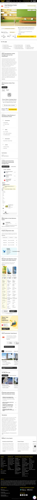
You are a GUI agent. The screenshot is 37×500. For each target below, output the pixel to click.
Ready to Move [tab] (16, 351)
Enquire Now (5, 278)
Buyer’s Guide (31, 464)
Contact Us (2, 466)
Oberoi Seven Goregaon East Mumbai (23, 447)
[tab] (7, 90)
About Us (2, 458)
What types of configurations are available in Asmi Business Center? (7, 405)
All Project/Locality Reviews (24, 466)
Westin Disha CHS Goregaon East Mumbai (8, 448)
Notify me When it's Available (10, 105)
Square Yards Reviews (4, 465)
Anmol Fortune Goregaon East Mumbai (24, 448)
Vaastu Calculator (24, 462)
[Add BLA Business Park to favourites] (11, 378)
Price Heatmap (24, 458)
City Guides (30, 463)
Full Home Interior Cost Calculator (25, 474)
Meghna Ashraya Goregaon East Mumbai (8, 443)
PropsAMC (9, 468)
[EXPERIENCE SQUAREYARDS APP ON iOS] (30, 490)
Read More (3, 235)
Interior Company (10, 464)
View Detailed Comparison (12, 311)
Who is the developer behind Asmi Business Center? (8, 402)
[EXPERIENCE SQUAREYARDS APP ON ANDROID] (23, 490)
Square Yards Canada (11, 458)
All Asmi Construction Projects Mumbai (7, 368)
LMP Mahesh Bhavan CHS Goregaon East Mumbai (8, 444)
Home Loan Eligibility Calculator (25, 472)
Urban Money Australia (11, 463)
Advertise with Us (17, 467)
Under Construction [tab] (8, 351)
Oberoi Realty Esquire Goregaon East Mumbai (24, 443)
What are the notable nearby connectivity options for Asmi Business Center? (8, 410)
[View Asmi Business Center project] (4, 270)
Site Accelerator (17, 464)
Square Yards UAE (10, 459)
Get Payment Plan (13, 109)
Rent (14, 1)
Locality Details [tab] (13, 166)
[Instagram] (27, 495)
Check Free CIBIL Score (25, 470)
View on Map (5, 213)
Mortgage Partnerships (18, 472)
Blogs (20, 1)
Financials (2, 462)
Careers (2, 459)
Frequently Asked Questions (3, 464)
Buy (11, 1)
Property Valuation (24, 459)
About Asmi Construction (9, 346)
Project (17, 1)
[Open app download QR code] (36, 7)
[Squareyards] (3, 1)
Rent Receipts (24, 469)
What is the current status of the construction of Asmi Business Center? (8, 397)
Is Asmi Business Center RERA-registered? (7, 407)
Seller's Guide (31, 465)
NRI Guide (30, 468)
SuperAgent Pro (17, 473)
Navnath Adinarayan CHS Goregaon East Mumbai (8, 447)
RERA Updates (12, 32)
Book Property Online (11, 469)
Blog (29, 458)
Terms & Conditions (3, 470)
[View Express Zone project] (9, 270)
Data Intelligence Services (17, 471)
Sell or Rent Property (26, 1)
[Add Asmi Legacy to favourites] (11, 354)
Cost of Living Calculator (25, 463)
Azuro (8, 465)
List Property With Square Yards (17, 460)
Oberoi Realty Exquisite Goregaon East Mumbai (24, 444)
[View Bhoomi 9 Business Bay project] (14, 270)
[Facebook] (20, 495)
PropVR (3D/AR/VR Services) (17, 466)
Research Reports (31, 462)
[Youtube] (25, 495)
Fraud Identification (3, 473)
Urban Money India (10, 462)
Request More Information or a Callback (27, 36)
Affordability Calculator (25, 464)
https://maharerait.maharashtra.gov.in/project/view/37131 (13, 225)
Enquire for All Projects (6, 311)
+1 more (8, 299)
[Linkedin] (23, 495)
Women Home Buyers (32, 469)
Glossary (30, 459)
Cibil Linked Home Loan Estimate (9, 28)
